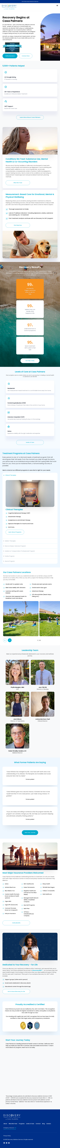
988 (15, 1127)
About (5, 1123)
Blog (43, 1123)
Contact (38, 1123)
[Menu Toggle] (57, 5)
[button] (5, 640)
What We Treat (13, 1123)
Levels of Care (30, 1123)
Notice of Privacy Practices (10, 1129)
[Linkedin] (6, 1143)
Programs (22, 1123)
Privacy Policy (7, 1135)
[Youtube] (9, 1143)
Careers (48, 1123)
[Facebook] (4, 1143)
